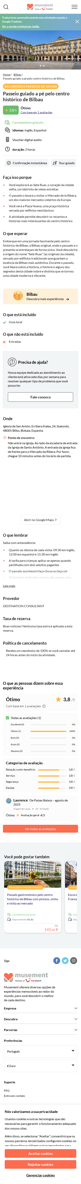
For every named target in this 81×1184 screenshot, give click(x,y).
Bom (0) (15, 737)
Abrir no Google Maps (39, 520)
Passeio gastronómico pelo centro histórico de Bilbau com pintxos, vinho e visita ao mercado (32, 899)
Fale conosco (40, 397)
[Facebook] (56, 960)
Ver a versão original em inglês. (21, 26)
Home (6, 74)
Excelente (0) (17, 724)
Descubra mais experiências (45, 299)
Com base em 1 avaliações (36, 112)
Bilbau (17, 74)
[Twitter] (65, 960)
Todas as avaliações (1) (26, 718)
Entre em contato (14, 1095)
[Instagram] (73, 960)
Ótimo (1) (16, 731)
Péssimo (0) (17, 751)
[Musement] (40, 7)
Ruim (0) (15, 744)
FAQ (6, 1090)
